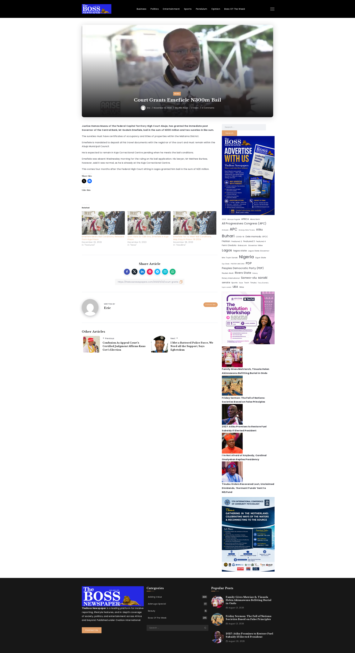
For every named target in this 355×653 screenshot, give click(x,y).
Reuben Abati (228, 273)
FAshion (226, 241)
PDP (249, 263)
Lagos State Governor (258, 250)
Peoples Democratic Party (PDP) (243, 268)
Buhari (228, 236)
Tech (246, 282)
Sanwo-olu (249, 278)
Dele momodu (253, 236)
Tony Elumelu (263, 283)
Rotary (255, 273)
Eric (149, 108)
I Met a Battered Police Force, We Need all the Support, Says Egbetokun (192, 346)
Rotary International (231, 278)
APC (233, 229)
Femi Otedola (229, 245)
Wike (241, 287)
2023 (224, 219)
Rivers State (243, 273)
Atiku (259, 229)
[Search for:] (244, 127)
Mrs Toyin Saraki (230, 257)
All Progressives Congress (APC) (244, 223)
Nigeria (246, 257)
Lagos (227, 250)
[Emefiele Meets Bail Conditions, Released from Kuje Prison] (103, 223)
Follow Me (211, 304)
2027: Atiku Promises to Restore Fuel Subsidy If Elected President (249, 635)
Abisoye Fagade (233, 219)
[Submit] (206, 628)
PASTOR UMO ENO (237, 264)
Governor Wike (255, 245)
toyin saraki (226, 287)
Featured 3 (249, 241)
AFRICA (245, 219)
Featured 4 (261, 241)
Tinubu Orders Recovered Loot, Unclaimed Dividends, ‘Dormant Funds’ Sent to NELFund (248, 488)
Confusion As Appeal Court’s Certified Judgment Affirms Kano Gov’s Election (124, 346)
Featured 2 (236, 241)
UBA (235, 287)
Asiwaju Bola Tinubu (247, 230)
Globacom (242, 245)
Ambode (225, 230)
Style (241, 283)
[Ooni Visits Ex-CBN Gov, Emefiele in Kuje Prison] (149, 223)
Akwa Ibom (255, 219)
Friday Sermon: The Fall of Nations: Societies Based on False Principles (249, 618)
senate (226, 282)
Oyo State (226, 264)
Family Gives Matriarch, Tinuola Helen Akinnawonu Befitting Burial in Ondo (248, 600)
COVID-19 (240, 237)
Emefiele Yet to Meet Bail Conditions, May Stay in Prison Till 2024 (192, 238)
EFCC (265, 236)
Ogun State (260, 257)
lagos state (240, 250)
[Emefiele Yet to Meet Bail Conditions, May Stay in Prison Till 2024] (194, 223)
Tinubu (253, 282)
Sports (234, 282)
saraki (262, 278)
